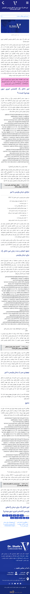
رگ (3, 515)
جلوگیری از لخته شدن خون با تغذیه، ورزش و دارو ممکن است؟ (22, 524)
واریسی (16, 518)
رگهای (27, 518)
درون (7, 515)
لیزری (21, 518)
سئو (15, 592)
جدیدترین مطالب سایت (22, 16)
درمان (11, 515)
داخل (14, 515)
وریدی (12, 518)
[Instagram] (12, 583)
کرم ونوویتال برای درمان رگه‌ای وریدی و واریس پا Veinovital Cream (9, 524)
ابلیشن (22, 515)
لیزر (24, 518)
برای (18, 515)
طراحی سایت (19, 592)
